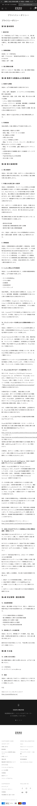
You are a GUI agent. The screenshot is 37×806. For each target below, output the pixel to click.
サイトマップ (5, 786)
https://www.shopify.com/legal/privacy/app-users (17, 523)
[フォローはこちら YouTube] (22, 792)
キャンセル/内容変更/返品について (9, 752)
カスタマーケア (5, 744)
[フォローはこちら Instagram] (26, 788)
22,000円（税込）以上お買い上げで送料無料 (18, 1)
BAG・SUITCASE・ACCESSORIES (9, 4)
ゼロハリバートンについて (26, 746)
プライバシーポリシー (7, 789)
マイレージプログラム (7, 778)
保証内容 (4, 759)
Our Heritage (23, 756)
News (21, 744)
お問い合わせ (5, 746)
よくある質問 (5, 770)
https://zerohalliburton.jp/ (10, 694)
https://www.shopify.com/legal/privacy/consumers (18, 385)
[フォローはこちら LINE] (26, 792)
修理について (5, 756)
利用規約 (4, 773)
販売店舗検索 (23, 759)
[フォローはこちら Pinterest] (30, 788)
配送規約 (4, 749)
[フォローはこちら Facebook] (22, 788)
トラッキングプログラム (8, 767)
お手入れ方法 (5, 764)
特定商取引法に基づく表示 (8, 794)
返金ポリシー (5, 775)
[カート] (34, 8)
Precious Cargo (24, 749)
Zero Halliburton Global (26, 762)
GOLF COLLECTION (27, 4)
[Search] (6, 8)
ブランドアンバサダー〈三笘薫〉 (27, 752)
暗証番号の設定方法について (9, 762)
